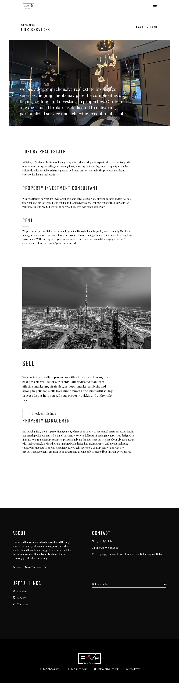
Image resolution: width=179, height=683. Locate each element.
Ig (45, 567)
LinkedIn (29, 567)
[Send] (166, 584)
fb (14, 567)
